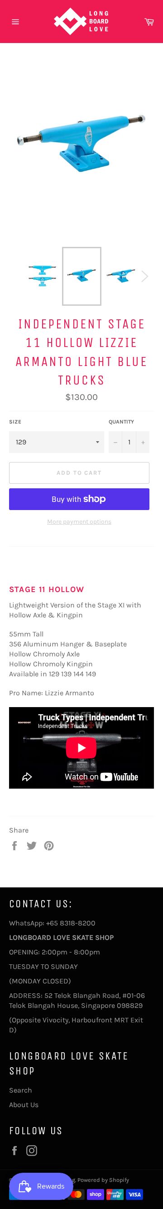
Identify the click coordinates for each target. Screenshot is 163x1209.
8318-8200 (78, 923)
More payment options (79, 521)
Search (20, 1090)
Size (15, 422)
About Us (23, 1104)
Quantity (121, 422)
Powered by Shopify (103, 1179)
